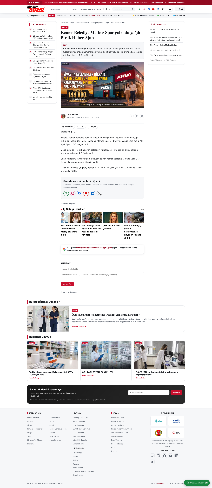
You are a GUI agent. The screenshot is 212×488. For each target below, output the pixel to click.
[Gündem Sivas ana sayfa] (36, 9)
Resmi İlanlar (78, 475)
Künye (75, 456)
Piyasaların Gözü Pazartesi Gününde (134, 2)
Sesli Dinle (69, 127)
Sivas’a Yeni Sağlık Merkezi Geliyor (164, 45)
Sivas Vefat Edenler (35, 440)
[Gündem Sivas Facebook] (149, 9)
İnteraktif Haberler (80, 440)
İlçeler (106, 9)
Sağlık (72, 23)
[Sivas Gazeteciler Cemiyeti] (158, 433)
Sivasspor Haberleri (87, 9)
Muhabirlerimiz (78, 444)
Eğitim (51, 421)
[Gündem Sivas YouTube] (153, 9)
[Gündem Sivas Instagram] (144, 9)
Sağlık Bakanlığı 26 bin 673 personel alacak (164, 30)
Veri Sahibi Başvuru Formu (121, 433)
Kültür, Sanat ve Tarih (57, 429)
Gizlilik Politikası (117, 421)
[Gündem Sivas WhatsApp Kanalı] (139, 9)
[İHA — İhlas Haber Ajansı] (176, 433)
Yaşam (52, 433)
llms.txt (114, 451)
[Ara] (133, 9)
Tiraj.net (160, 483)
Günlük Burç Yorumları (81, 429)
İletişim (75, 460)
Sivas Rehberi (54, 418)
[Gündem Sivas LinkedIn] (158, 9)
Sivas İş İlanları (55, 440)
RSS (113, 447)
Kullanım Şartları (117, 418)
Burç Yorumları (117, 440)
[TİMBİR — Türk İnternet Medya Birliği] (158, 421)
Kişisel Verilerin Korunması (121, 429)
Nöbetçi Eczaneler (80, 418)
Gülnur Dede (72, 115)
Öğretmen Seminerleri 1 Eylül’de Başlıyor (170, 2)
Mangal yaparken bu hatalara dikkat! (165, 50)
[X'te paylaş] (137, 116)
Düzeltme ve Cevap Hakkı (83, 471)
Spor (29, 436)
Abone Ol (176, 392)
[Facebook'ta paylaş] (132, 116)
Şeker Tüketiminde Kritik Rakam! (163, 60)
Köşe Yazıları (54, 436)
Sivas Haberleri (54, 9)
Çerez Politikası (117, 425)
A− (78, 127)
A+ (83, 127)
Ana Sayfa (64, 23)
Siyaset (74, 9)
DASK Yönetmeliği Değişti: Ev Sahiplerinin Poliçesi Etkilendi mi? (49, 2)
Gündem (66, 9)
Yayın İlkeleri (78, 468)
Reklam (76, 464)
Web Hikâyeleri (79, 436)
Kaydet (93, 127)
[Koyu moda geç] (170, 9)
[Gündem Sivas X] (163, 9)
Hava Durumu (78, 425)
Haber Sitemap (117, 444)
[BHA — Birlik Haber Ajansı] (176, 421)
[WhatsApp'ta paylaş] (142, 116)
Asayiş (99, 9)
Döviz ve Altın (78, 433)
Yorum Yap (67, 284)
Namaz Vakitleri (79, 421)
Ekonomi (30, 444)
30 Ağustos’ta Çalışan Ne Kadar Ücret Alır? (97, 2)
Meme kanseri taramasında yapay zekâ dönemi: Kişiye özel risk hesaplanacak (166, 38)
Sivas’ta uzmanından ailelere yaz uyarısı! (166, 55)
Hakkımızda (77, 453)
